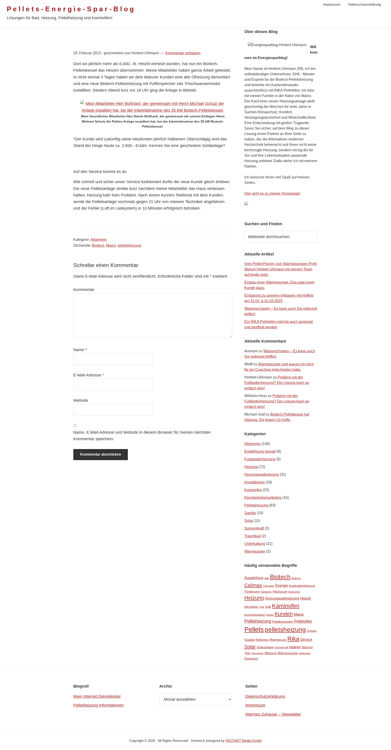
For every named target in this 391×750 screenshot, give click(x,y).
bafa (266, 578)
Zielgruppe (304, 653)
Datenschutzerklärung (265, 696)
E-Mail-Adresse (88, 375)
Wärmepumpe (287, 653)
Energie (281, 585)
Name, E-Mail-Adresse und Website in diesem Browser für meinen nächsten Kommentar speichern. (142, 435)
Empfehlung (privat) (260, 451)
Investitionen (254, 482)
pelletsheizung (129, 245)
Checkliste (268, 585)
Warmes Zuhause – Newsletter (273, 714)
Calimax (253, 585)
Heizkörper (294, 591)
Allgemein (99, 239)
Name (80, 350)
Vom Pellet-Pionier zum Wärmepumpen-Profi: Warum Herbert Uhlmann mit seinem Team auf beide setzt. (280, 269)
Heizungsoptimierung (261, 474)
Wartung (271, 653)
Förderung (252, 591)
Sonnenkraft (254, 528)
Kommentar (83, 289)
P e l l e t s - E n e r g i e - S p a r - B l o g (70, 9)
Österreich (251, 658)
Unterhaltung (254, 544)
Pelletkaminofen (282, 621)
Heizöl (305, 598)
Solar (248, 521)
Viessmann (257, 653)
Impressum (255, 705)
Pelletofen (303, 621)
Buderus (296, 578)
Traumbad (252, 536)
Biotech (98, 245)
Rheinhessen (277, 639)
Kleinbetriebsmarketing (262, 497)
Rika (293, 639)
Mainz (111, 245)
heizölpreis (251, 606)
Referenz (262, 639)
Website (80, 400)
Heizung (251, 467)
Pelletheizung (257, 621)
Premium (312, 630)
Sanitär (250, 513)
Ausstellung (253, 578)
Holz (261, 607)
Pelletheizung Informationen (98, 705)
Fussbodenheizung (259, 459)
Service (306, 639)
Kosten (270, 614)
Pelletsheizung (256, 505)
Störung (307, 647)
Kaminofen (253, 490)
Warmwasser (254, 551)
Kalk (268, 606)
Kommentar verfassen (182, 53)
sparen (294, 647)
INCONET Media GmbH (244, 741)
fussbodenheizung (302, 585)
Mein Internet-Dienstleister (97, 696)
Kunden (284, 614)
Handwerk (266, 591)
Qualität (249, 639)
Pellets (254, 629)
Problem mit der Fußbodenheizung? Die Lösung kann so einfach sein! (276, 382)
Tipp (247, 653)
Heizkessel (280, 591)
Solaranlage (265, 647)
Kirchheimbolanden (254, 614)
